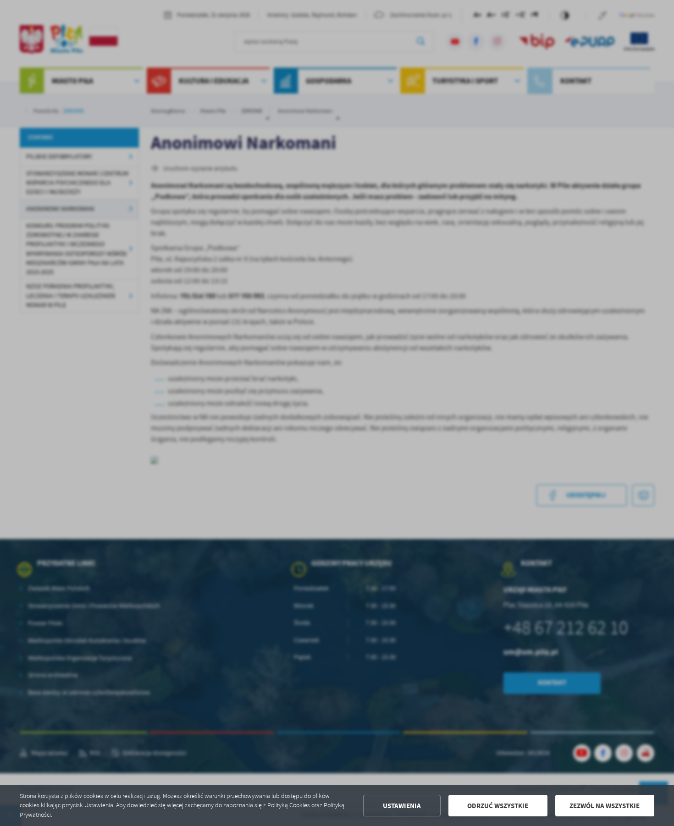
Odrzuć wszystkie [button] (497, 805)
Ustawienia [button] (402, 805)
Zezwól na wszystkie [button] (604, 805)
